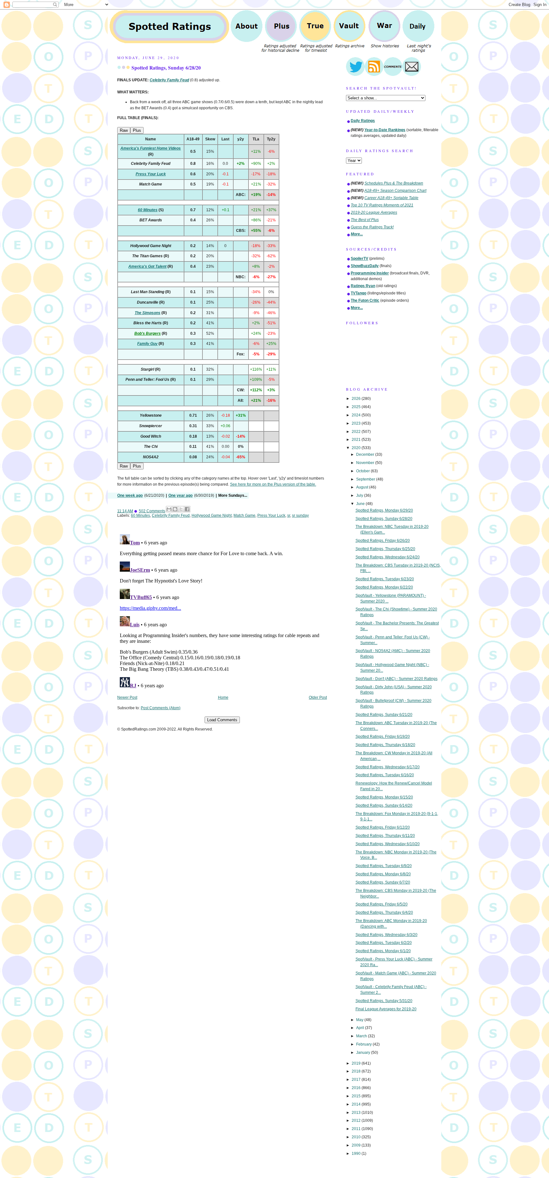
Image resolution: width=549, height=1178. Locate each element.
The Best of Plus (365, 220)
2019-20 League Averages (374, 212)
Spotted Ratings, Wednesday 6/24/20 (388, 557)
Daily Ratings (363, 120)
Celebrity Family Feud (171, 515)
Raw (124, 130)
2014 (357, 1104)
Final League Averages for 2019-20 (386, 1009)
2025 (357, 407)
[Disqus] (222, 611)
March (362, 1036)
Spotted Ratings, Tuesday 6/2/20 (384, 942)
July (360, 495)
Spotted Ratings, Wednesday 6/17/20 (388, 767)
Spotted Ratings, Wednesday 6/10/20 (388, 844)
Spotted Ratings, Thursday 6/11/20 (385, 835)
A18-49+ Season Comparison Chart (395, 190)
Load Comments (222, 719)
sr (288, 515)
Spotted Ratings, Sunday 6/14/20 (384, 805)
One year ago (180, 495)
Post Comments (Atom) (160, 708)
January (363, 1052)
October (363, 471)
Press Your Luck (271, 515)
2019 (357, 1063)
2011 (357, 1129)
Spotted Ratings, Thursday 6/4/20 (384, 912)
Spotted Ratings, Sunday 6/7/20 (383, 882)
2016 (357, 1088)
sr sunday (300, 515)
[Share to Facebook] (187, 509)
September (366, 479)
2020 (357, 448)
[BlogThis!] (175, 509)
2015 (357, 1096)
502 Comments (152, 511)
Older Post (318, 697)
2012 (357, 1120)
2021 (357, 439)
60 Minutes (140, 515)
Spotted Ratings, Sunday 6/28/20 (166, 67)
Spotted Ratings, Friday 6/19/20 (383, 736)
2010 (357, 1137)
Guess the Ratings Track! (372, 227)
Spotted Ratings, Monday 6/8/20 (383, 874)
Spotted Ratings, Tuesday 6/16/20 (385, 775)
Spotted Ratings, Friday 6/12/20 (383, 827)
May (360, 1020)
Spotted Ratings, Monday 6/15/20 (384, 797)
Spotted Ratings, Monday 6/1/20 (383, 951)
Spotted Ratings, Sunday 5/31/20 (384, 1001)
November (365, 463)
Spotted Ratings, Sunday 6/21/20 (384, 714)
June (361, 503)
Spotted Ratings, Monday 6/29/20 (384, 510)
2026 (357, 398)
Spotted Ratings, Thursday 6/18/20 (385, 745)
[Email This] (169, 509)
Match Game (244, 515)
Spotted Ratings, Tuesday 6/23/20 (385, 579)
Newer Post (127, 697)
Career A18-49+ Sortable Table (391, 198)
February (364, 1044)
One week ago (130, 495)
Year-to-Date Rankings (384, 130)
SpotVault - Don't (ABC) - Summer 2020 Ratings (396, 679)
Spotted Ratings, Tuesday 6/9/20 (384, 866)
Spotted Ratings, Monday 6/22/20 (384, 587)
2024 (357, 415)
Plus (137, 130)
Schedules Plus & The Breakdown (393, 183)
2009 (357, 1145)
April (360, 1028)
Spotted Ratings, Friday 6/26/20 (383, 540)
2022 (357, 431)
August (362, 487)
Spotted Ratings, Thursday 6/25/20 (385, 549)
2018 (357, 1071)
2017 (357, 1079)
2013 (357, 1112)
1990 (357, 1153)
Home (223, 697)
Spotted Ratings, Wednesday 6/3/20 (386, 934)
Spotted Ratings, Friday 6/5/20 (382, 904)
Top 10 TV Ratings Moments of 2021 (382, 205)
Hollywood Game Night (212, 515)
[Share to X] (181, 509)
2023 (357, 423)
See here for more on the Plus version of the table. (273, 484)
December (365, 454)
